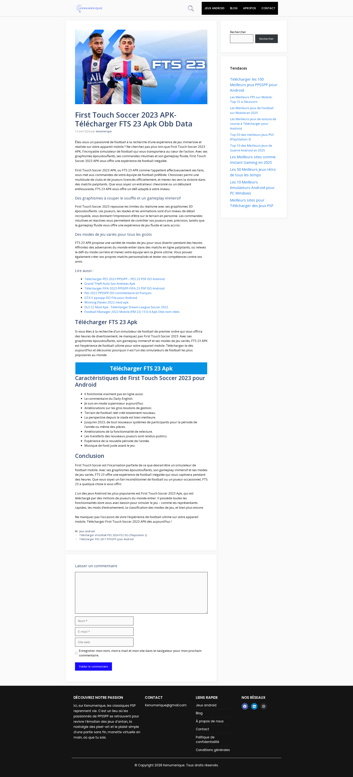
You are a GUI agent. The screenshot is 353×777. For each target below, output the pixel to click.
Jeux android (214, 8)
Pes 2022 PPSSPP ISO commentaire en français (117, 293)
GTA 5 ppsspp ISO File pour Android (110, 298)
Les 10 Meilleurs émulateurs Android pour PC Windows (252, 188)
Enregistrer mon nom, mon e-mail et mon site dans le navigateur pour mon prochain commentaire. (140, 653)
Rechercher (238, 32)
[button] (190, 8)
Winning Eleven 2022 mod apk (106, 302)
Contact (268, 8)
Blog (234, 8)
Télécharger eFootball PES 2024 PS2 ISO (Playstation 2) (113, 535)
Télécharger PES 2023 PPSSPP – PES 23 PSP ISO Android (124, 279)
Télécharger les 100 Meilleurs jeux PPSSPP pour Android (253, 85)
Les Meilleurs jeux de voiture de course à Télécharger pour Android (253, 123)
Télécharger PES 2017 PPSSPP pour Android (106, 539)
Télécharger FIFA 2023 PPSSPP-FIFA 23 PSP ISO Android (124, 288)
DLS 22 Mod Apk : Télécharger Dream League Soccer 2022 (126, 307)
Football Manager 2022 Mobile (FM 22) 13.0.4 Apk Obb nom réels (131, 312)
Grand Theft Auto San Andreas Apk (109, 283)
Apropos (249, 8)
